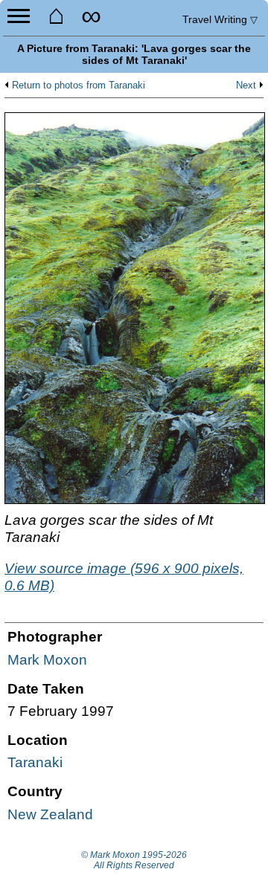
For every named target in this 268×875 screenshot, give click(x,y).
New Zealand (50, 814)
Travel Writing (220, 19)
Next (246, 85)
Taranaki (35, 762)
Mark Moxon (47, 660)
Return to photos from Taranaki (78, 85)
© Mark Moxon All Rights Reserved (134, 860)
